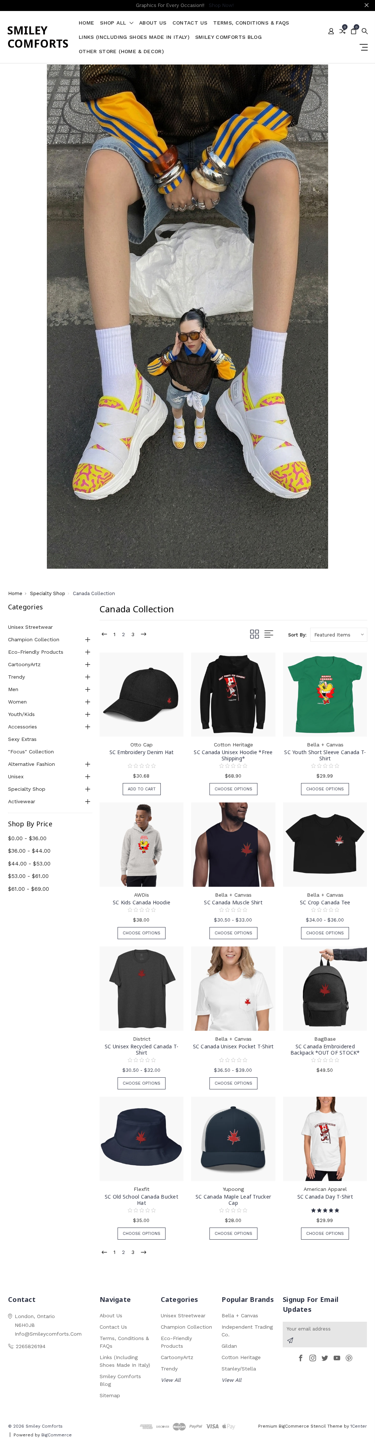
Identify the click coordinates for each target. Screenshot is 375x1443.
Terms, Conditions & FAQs (251, 23)
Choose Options (233, 789)
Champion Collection (33, 639)
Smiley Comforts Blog (228, 37)
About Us (153, 23)
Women (17, 702)
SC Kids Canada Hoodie (141, 902)
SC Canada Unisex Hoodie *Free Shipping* (233, 755)
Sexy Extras (22, 739)
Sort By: (297, 635)
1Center (358, 1426)
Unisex (15, 776)
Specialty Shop (26, 789)
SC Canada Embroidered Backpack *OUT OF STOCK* (325, 1049)
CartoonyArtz (24, 664)
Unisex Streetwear (30, 627)
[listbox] (338, 635)
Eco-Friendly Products (35, 652)
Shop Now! (221, 5)
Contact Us (190, 23)
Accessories (22, 727)
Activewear (21, 801)
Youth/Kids (21, 714)
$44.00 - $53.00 (29, 863)
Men (13, 689)
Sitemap (110, 1395)
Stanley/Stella (239, 1369)
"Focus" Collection (31, 751)
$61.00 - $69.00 (28, 889)
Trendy (16, 677)
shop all (114, 23)
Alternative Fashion (31, 764)
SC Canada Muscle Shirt (233, 902)
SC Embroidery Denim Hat (141, 752)
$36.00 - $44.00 (29, 851)
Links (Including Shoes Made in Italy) (134, 37)
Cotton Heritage (241, 1357)
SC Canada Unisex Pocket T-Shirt (233, 1046)
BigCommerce (56, 1435)
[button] (187, 316)
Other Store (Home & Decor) (121, 51)
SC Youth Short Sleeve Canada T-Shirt (325, 755)
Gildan (229, 1346)
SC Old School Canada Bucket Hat (141, 1199)
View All (171, 1380)
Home (86, 23)
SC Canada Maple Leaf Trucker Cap (233, 1199)
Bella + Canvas (240, 1315)
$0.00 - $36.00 (27, 838)
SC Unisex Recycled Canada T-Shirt (141, 1049)
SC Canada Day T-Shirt (325, 1196)
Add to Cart (142, 789)
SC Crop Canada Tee (325, 902)
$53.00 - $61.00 (28, 876)
